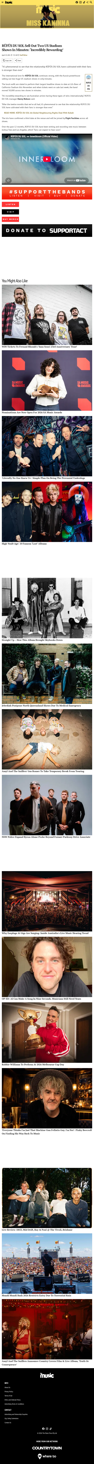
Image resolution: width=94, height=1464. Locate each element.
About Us (7, 1387)
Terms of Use (8, 1396)
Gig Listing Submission (11, 1418)
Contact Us (8, 1422)
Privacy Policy (9, 1391)
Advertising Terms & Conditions (14, 1404)
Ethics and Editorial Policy (13, 1400)
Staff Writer (23, 55)
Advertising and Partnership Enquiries (16, 1414)
